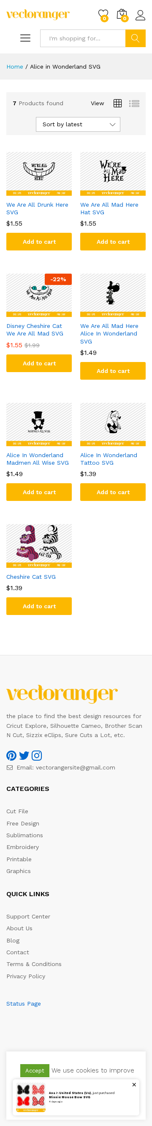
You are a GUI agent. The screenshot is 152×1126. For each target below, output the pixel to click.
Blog (12, 940)
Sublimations (24, 835)
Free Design (22, 823)
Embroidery (22, 847)
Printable (19, 859)
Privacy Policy (25, 976)
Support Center (28, 916)
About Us (19, 928)
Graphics (18, 871)
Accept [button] (34, 1070)
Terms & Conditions (34, 964)
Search (135, 38)
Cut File (17, 811)
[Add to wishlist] (48, 191)
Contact (17, 952)
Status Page (23, 1003)
